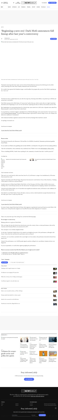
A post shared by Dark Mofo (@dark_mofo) (11, 130)
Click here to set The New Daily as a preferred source (15, 252)
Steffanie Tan (7, 38)
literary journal (10, 113)
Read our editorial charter (37, 396)
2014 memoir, (47, 148)
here (35, 216)
